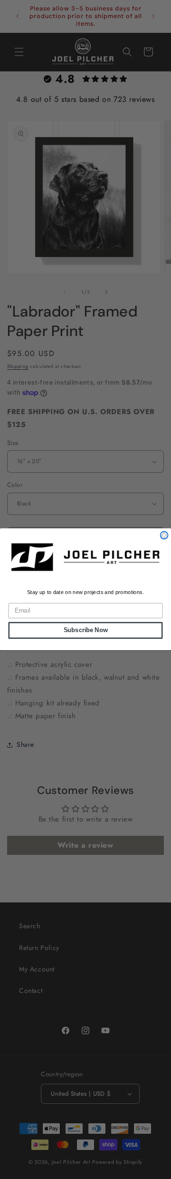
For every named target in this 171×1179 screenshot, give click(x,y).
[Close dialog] (164, 535)
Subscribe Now (86, 630)
